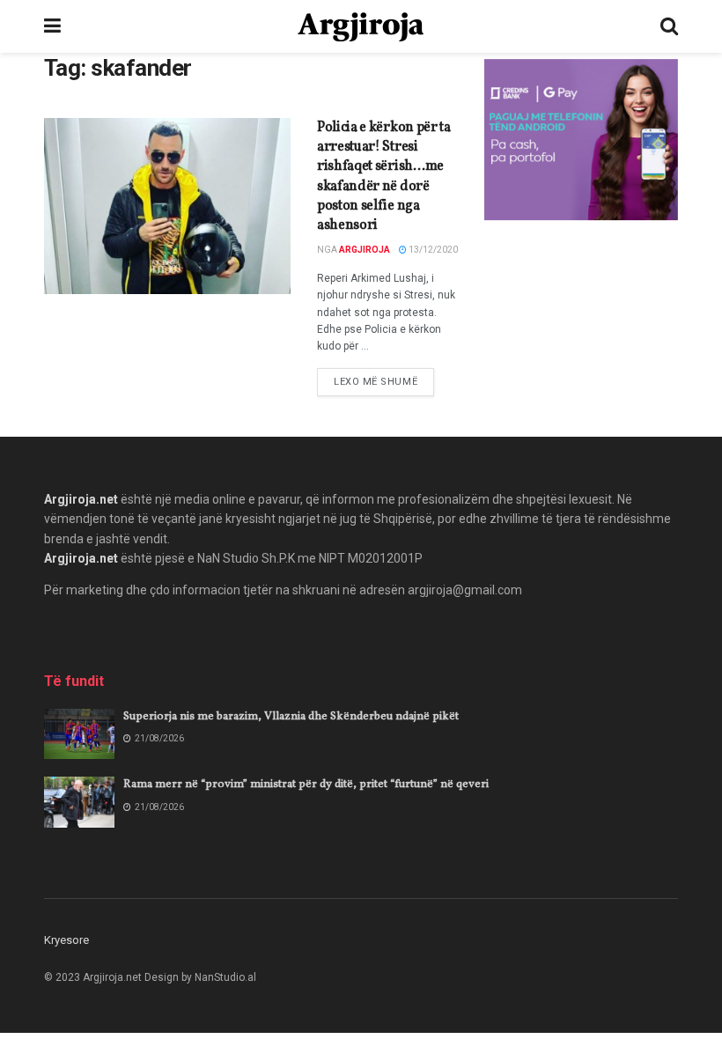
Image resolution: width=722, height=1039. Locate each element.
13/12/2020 (432, 249)
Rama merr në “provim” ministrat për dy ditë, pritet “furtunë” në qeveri (306, 784)
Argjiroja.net (81, 499)
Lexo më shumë (384, 381)
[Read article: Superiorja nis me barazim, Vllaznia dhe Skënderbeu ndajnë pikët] (79, 734)
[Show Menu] (52, 26)
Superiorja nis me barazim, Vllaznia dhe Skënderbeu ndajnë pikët (291, 717)
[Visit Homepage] (361, 26)
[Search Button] (669, 26)
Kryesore (66, 940)
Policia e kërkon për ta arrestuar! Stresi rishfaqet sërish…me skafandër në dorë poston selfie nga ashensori (384, 177)
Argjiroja (364, 249)
